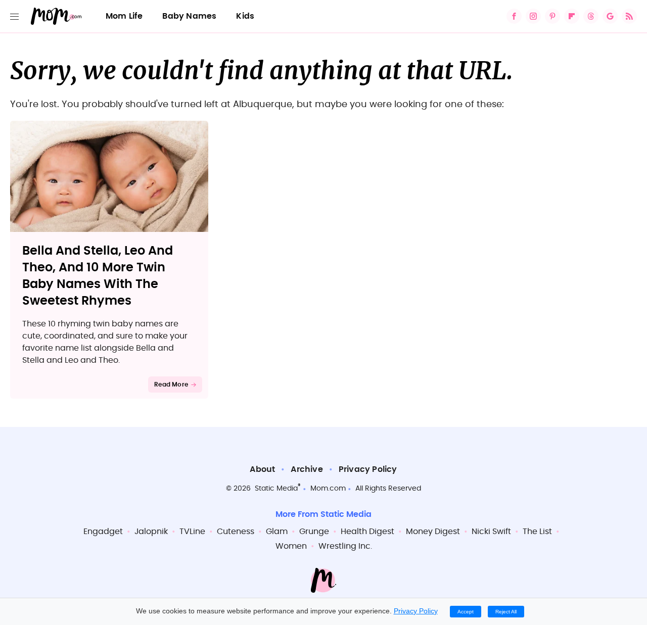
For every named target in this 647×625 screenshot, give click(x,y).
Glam (277, 531)
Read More (171, 384)
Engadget (103, 531)
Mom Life (124, 16)
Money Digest (433, 531)
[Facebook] (514, 16)
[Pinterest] (552, 16)
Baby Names (189, 16)
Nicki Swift (491, 531)
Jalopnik (151, 531)
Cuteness (235, 531)
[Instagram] (533, 16)
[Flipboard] (571, 16)
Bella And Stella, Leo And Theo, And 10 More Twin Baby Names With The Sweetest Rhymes (97, 276)
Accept (465, 611)
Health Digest (367, 531)
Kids (245, 16)
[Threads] (590, 16)
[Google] (610, 16)
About (262, 469)
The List (537, 531)
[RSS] (629, 16)
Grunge (314, 531)
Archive (306, 469)
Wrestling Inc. (345, 546)
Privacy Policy (368, 469)
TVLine (192, 531)
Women (291, 546)
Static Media (276, 488)
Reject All (506, 611)
